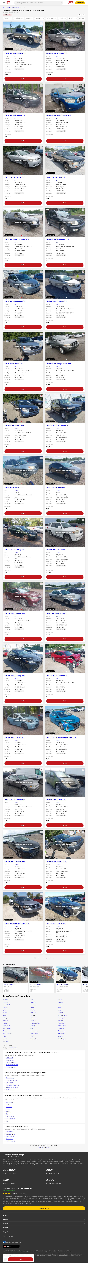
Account (5, 1227)
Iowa (59, 1010)
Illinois (4, 1010)
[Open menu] (4, 2)
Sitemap (66, 1255)
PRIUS (62, 18)
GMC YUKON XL (10, 1062)
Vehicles (5, 1219)
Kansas (5, 1012)
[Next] (53, 958)
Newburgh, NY (10, 1136)
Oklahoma (61, 1028)
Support (5, 1232)
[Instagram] (4, 1236)
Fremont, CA (9, 1131)
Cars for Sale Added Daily (53, 1183)
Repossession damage (12, 1085)
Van (7, 1121)
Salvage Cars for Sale (9, 1173)
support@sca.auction (29, 1251)
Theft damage (10, 1090)
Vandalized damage (12, 1087)
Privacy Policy (39, 1255)
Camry (7, 18)
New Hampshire (35, 1023)
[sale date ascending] (79, 15)
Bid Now (23, 78)
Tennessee (61, 1033)
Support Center (43, 1147)
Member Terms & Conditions (59, 1255)
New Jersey (61, 1023)
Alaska (32, 999)
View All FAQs (13, 1047)
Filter (7, 15)
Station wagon (10, 1116)
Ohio (32, 1028)
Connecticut (6, 1005)
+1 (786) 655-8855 (8, 1251)
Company (6, 1215)
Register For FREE (44, 1208)
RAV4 (29, 18)
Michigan (5, 1018)
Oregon (5, 1031)
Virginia (5, 1039)
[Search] (61, 2)
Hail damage (9, 1082)
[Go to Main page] (8, 2)
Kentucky (33, 1012)
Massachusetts (62, 1015)
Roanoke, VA (9, 1139)
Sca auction (6, 7)
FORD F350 (9, 1058)
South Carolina (7, 1033)
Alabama (5, 999)
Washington (34, 1039)
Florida (60, 1005)
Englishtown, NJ (10, 1134)
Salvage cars (15, 7)
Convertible (9, 1102)
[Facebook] (7, 1236)
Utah (32, 1036)
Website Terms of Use (46, 1255)
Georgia (5, 1007)
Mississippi (61, 1018)
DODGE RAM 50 (10, 1067)
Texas (4, 1036)
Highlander (51, 18)
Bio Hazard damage (11, 1080)
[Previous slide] (6, 36)
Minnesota (33, 1018)
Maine (4, 1015)
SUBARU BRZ (10, 1060)
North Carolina (62, 1025)
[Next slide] (40, 36)
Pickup (8, 1109)
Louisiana (60, 1012)
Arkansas (5, 1002)
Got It (20, 1259)
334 (50, 958)
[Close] (32, 1256)
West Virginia (62, 1039)
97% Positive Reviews (9, 1190)
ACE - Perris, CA (10, 1141)
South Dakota (34, 1033)
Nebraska (61, 1020)
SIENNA (72, 18)
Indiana (33, 1010)
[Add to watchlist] (41, 23)
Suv (7, 1114)
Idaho (59, 1007)
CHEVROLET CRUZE (12, 1065)
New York (33, 1025)
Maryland (33, 1015)
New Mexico (6, 1025)
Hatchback (9, 1107)
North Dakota (6, 1028)
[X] (9, 1236)
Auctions (5, 1223)
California (33, 1002)
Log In (71, 2)
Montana (33, 1020)
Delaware (33, 1005)
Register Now (80, 2)
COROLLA (18, 18)
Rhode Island (61, 1031)
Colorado (60, 1002)
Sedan (8, 1111)
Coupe (8, 1104)
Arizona (60, 999)
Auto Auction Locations (52, 1173)
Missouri (5, 1020)
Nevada (5, 1023)
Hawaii (32, 1007)
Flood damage (10, 1078)
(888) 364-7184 (18, 1251)
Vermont (60, 1036)
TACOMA (39, 18)
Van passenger (10, 1118)
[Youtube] (12, 1236)
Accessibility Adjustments (13, 1242)
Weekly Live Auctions (9, 1183)
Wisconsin (6, 1041)
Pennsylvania (34, 1031)
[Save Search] (83, 15)
